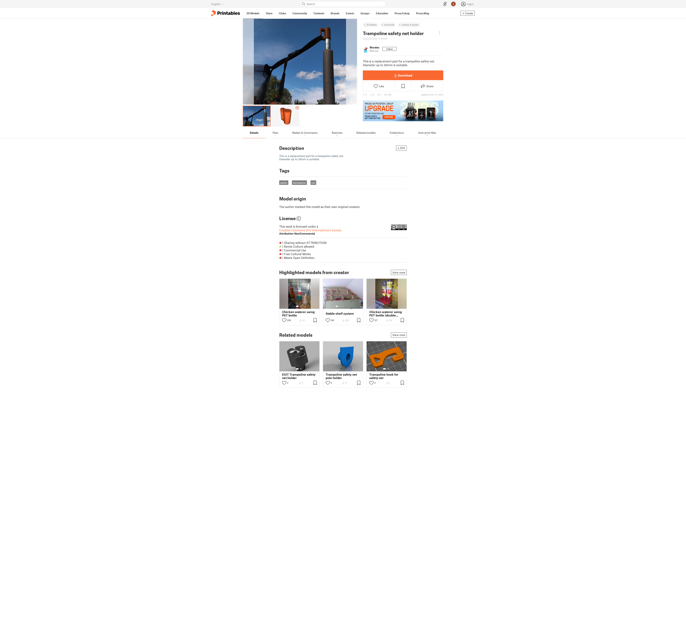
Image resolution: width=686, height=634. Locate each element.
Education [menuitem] (382, 13)
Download (405, 75)
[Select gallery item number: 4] (346, 306)
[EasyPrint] (445, 4)
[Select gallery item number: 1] (297, 306)
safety (283, 182)
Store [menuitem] (269, 13)
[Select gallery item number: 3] (343, 306)
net (313, 182)
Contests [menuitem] (319, 13)
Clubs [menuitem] (282, 13)
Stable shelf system (340, 313)
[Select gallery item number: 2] (301, 306)
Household (389, 24)
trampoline (299, 182)
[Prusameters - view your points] (453, 4)
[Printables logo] (225, 13)
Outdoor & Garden (410, 24)
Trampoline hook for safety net (383, 376)
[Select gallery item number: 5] (348, 306)
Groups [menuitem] (365, 13)
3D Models (372, 24)
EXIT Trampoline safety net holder (298, 376)
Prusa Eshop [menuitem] (402, 13)
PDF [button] (402, 148)
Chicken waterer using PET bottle (298, 313)
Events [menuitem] (350, 13)
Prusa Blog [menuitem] (422, 13)
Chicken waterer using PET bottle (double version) (385, 313)
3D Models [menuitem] (252, 13)
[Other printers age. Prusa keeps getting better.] (403, 110)
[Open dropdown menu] (439, 33)
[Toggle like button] (284, 320)
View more (398, 272)
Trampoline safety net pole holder (341, 376)
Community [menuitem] (299, 13)
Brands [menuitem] (335, 13)
